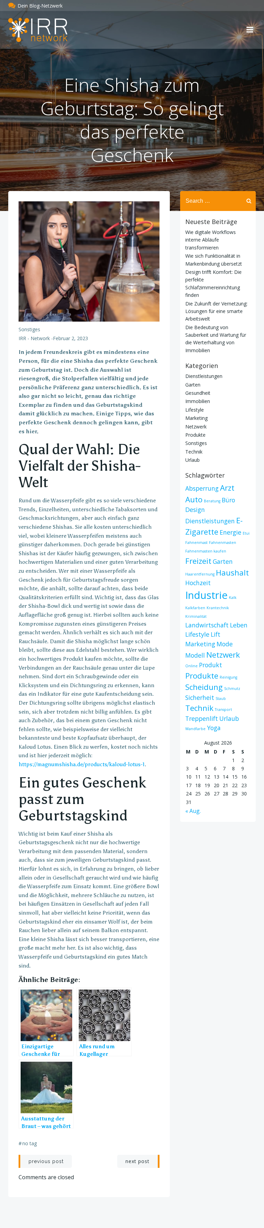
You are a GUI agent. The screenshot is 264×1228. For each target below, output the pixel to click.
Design (195, 509)
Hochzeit (198, 583)
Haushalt (232, 572)
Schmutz (232, 688)
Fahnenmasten (222, 542)
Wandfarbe (195, 728)
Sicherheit (199, 697)
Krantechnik (218, 607)
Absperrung (202, 488)
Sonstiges (29, 329)
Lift (215, 634)
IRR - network (34, 338)
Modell (195, 655)
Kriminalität (196, 616)
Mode (225, 644)
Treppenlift (201, 718)
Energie (230, 532)
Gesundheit (197, 393)
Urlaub (192, 460)
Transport (223, 709)
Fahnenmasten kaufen (205, 551)
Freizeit (198, 561)
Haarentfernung (199, 574)
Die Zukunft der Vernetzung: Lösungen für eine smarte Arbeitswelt (216, 311)
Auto (193, 499)
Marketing (196, 418)
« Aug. (193, 811)
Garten (192, 384)
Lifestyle (194, 409)
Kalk (232, 597)
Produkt (210, 665)
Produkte (195, 435)
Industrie (206, 595)
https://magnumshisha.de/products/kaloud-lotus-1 (82, 764)
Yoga (214, 728)
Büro (228, 500)
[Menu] (250, 30)
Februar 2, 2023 (70, 338)
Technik (193, 451)
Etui (246, 533)
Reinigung (228, 677)
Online (191, 665)
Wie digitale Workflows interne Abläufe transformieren (210, 240)
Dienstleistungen (203, 376)
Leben (239, 625)
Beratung (212, 501)
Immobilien (197, 401)
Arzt (227, 487)
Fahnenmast (196, 542)
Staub (221, 698)
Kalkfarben (195, 607)
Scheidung (204, 687)
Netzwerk (196, 426)
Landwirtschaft (207, 625)
